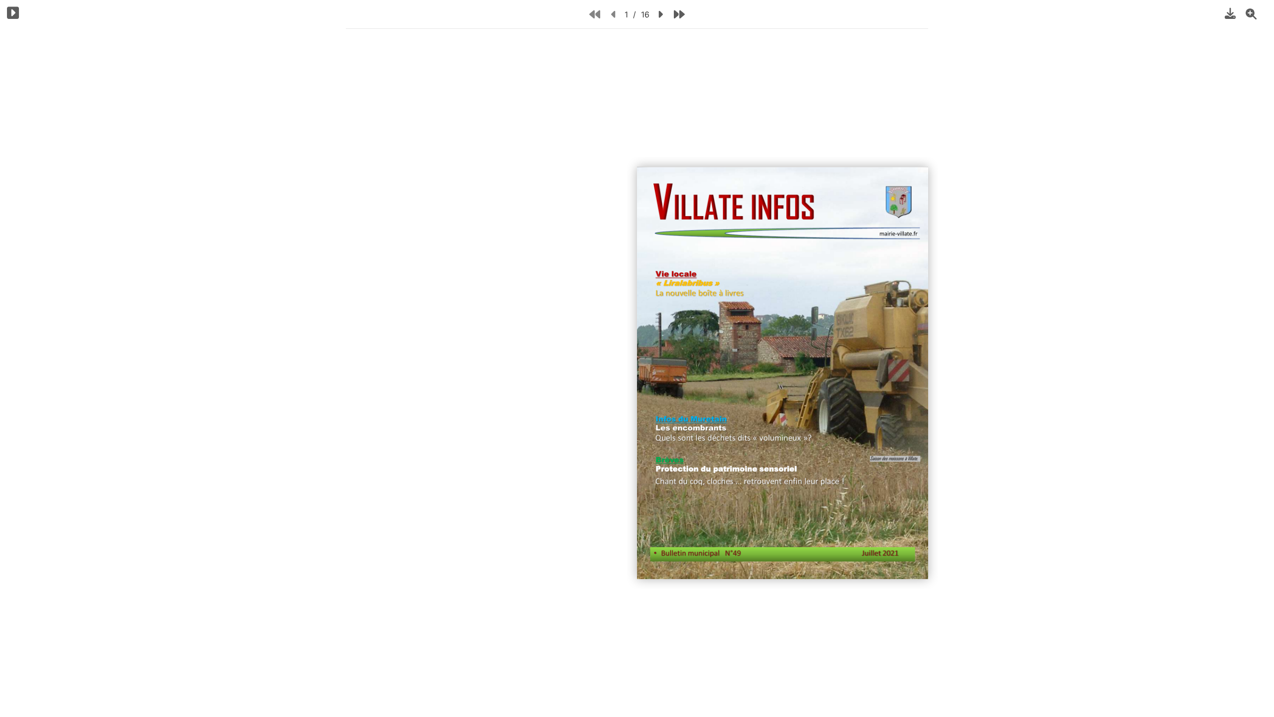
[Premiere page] (594, 14)
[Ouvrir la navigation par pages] (13, 12)
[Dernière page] (679, 14)
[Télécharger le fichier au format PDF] (1230, 13)
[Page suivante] (660, 14)
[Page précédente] (614, 14)
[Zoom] (1251, 13)
